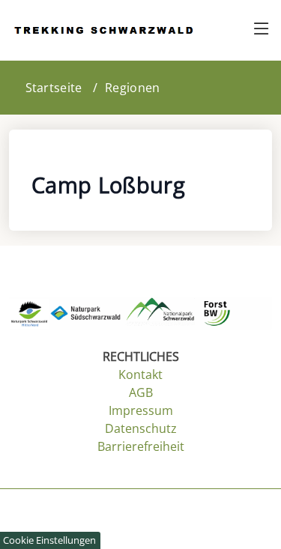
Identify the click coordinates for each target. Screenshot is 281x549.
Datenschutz (141, 428)
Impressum (141, 410)
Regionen (132, 87)
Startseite (53, 87)
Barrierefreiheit (140, 446)
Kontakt (140, 374)
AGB (141, 392)
